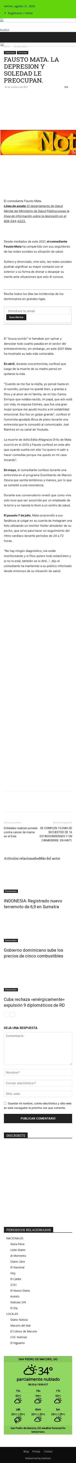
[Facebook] (5, 2)
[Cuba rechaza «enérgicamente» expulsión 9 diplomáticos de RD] (38, 976)
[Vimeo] (14, 2)
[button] (6, 37)
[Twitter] (11, 2)
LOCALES (12, 1314)
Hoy (12, 1273)
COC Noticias (18, 1337)
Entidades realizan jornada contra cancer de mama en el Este (20, 832)
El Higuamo (17, 1343)
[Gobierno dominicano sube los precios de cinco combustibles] (38, 927)
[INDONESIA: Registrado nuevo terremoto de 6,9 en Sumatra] (38, 878)
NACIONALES (14, 1238)
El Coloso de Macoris (23, 1331)
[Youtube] (17, 2)
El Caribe (15, 1279)
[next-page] (12, 1014)
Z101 (13, 1285)
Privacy (36, 1451)
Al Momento (18, 1256)
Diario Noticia (19, 1319)
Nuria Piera (17, 1244)
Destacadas (11, 891)
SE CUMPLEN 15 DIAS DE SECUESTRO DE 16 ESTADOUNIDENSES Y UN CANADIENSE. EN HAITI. (56, 834)
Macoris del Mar (20, 1325)
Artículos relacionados (21, 858)
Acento (14, 1296)
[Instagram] (8, 2)
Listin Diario (17, 1250)
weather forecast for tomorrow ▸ (38, 1429)
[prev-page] (6, 1014)
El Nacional (17, 1267)
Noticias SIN (18, 1302)
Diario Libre (17, 1261)
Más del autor (49, 858)
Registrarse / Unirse (20, 13)
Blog (26, 1451)
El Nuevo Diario (20, 1290)
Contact (48, 1451)
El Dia (14, 1308)
